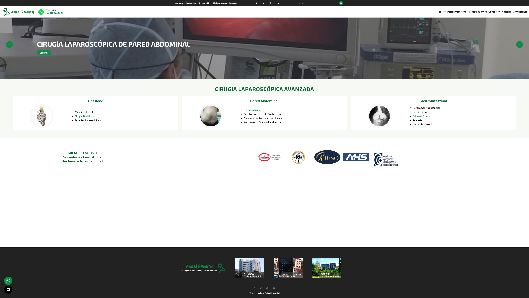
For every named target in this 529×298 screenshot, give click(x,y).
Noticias (506, 11)
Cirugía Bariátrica (84, 116)
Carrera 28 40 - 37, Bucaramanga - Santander (218, 3)
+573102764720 (54, 13)
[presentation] (9, 44)
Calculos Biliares (422, 116)
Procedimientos (478, 11)
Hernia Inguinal (252, 109)
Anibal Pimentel (22, 12)
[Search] (341, 3)
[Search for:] (318, 3)
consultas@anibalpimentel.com (186, 3)
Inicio (442, 11)
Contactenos (520, 11)
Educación (494, 11)
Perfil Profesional (457, 11)
